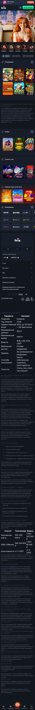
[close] (1, 2)
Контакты (5, 268)
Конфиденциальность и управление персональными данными (13, 288)
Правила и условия (8, 282)
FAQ (3, 273)
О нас (4, 263)
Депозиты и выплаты (9, 277)
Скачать (30, 2)
